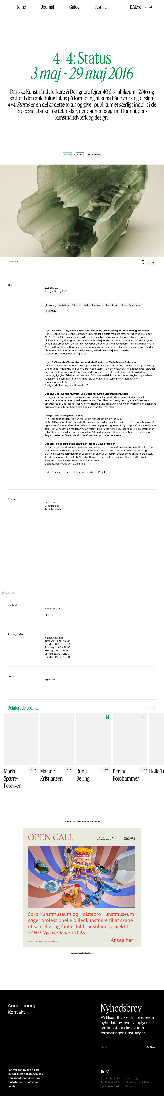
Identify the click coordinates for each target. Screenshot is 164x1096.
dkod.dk (49, 615)
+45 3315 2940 (53, 609)
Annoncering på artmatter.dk (82, 953)
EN (138, 7)
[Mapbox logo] (8, 593)
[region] (82, 557)
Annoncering (22, 1005)
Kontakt (16, 1012)
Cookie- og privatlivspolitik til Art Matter (138, 1082)
